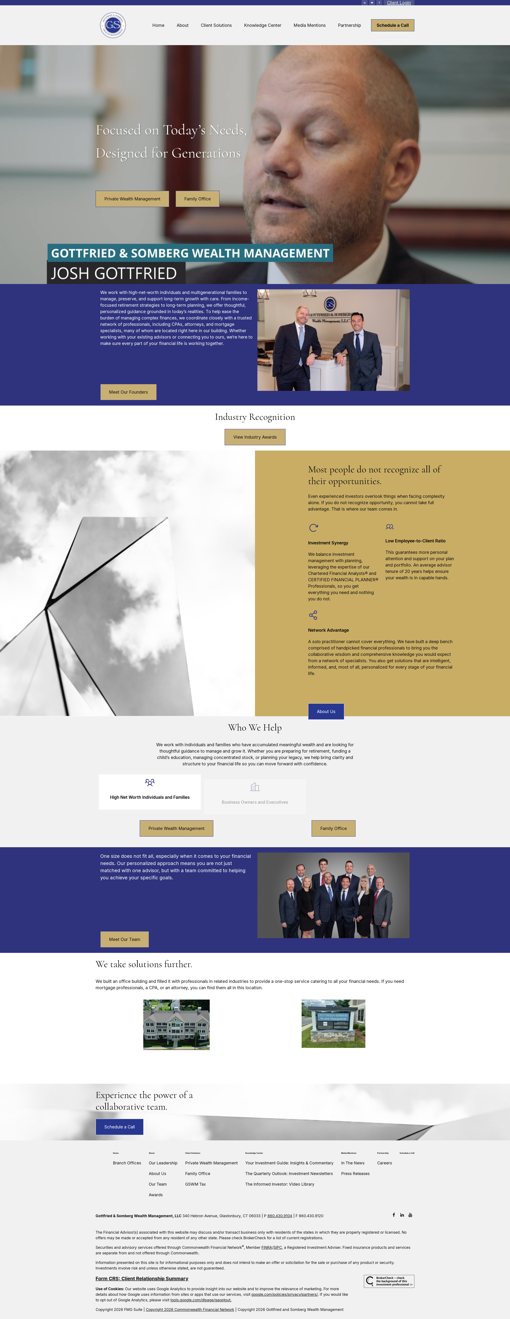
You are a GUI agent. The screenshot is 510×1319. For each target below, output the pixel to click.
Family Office (197, 198)
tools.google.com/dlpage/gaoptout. (200, 1300)
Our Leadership (163, 1163)
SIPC (277, 1247)
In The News (352, 1163)
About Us (157, 1173)
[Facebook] (379, 2)
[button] (158, 25)
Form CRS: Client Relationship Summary (142, 1278)
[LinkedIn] (365, 2)
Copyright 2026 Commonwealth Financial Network (190, 1309)
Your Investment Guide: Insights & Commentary (289, 1163)
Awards (156, 1194)
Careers (384, 1163)
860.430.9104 (279, 1216)
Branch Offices (127, 1163)
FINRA (267, 1247)
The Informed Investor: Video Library (279, 1184)
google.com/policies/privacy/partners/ (284, 1294)
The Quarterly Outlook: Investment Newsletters (289, 1173)
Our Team (158, 1184)
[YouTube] (372, 2)
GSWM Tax (195, 1184)
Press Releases (355, 1173)
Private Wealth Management (132, 198)
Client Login (399, 2)
